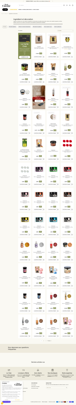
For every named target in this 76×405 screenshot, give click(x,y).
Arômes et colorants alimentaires (24, 26)
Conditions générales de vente (36, 401)
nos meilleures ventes (27, 9)
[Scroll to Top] (74, 400)
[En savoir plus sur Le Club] (8, 370)
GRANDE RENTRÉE (13, 9)
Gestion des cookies (52, 401)
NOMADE (20, 9)
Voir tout (4, 26)
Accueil (2, 13)
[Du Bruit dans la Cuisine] (6, 5)
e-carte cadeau (36, 9)
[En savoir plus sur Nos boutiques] (52, 370)
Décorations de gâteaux (37, 26)
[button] (73, 5)
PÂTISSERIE (6, 13)
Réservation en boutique (35, 386)
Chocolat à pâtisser (12, 26)
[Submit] (66, 387)
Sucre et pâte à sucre (48, 26)
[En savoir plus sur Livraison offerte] (23, 370)
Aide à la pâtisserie (57, 26)
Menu (6, 9)
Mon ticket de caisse (34, 388)
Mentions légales (44, 401)
